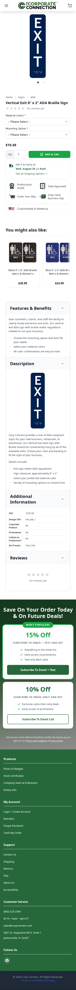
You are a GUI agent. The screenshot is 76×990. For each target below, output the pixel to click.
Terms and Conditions (36, 740)
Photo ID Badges (13, 768)
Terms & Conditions (32, 980)
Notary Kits (10, 790)
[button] (38, 82)
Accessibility (11, 889)
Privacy (51, 980)
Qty (10, 154)
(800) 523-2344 (12, 911)
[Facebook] (7, 960)
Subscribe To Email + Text (38, 670)
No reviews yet (35, 108)
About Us (9, 882)
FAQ (6, 875)
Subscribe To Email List (38, 719)
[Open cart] (69, 5)
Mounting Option (17, 128)
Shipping (9, 861)
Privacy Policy (56, 740)
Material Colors (16, 115)
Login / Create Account (17, 811)
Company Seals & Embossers (21, 782)
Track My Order (13, 832)
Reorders (9, 818)
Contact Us (10, 854)
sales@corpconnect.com (18, 925)
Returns (8, 868)
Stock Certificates (14, 775)
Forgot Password (13, 825)
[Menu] (6, 5)
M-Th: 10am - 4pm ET (16, 918)
